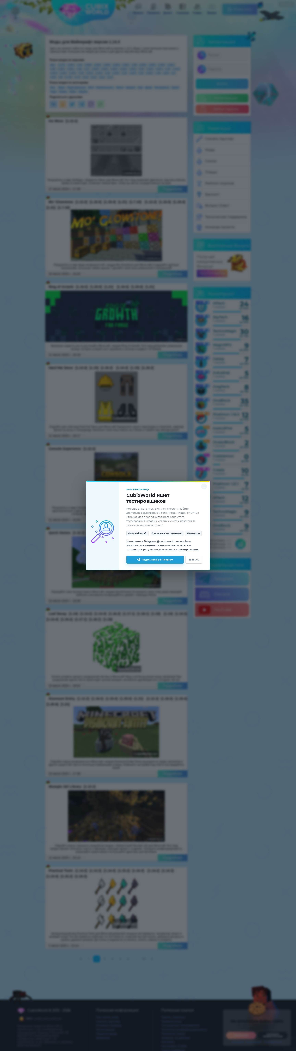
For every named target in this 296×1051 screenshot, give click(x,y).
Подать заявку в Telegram (157, 559)
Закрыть (194, 559)
